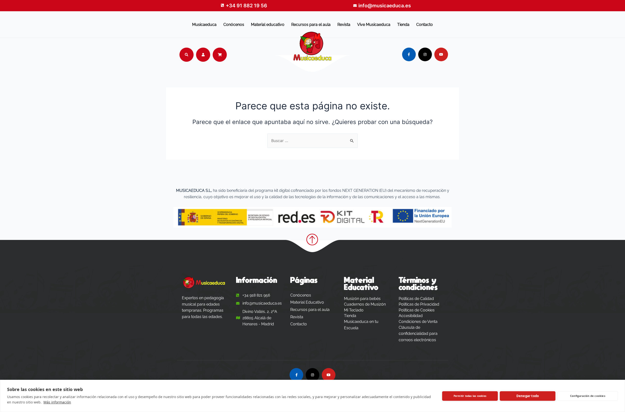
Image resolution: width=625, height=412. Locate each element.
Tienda (403, 24)
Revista (343, 24)
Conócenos (233, 24)
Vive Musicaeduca (373, 24)
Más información (57, 402)
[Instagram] (425, 54)
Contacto (424, 24)
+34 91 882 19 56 (246, 6)
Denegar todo (527, 396)
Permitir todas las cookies (470, 396)
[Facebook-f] (409, 54)
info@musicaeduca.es (384, 6)
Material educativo (267, 24)
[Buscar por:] (312, 140)
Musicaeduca (204, 24)
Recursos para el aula (311, 24)
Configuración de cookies (587, 396)
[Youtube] (441, 54)
